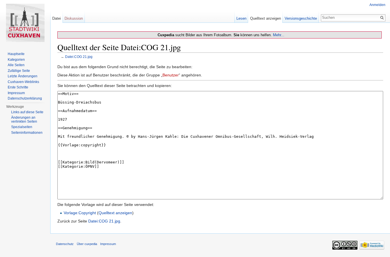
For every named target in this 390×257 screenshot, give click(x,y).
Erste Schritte (18, 87)
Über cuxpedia (87, 244)
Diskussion (74, 18)
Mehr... (278, 35)
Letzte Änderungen (22, 76)
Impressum (16, 93)
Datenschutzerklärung (25, 98)
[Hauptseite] (25, 23)
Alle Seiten (16, 65)
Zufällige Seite (19, 71)
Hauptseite (16, 54)
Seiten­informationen (27, 133)
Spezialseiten (21, 127)
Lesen (241, 18)
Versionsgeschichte (301, 18)
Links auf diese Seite (27, 112)
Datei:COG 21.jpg (79, 56)
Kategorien (16, 60)
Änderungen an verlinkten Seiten (24, 120)
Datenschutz (65, 244)
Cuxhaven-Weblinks (23, 82)
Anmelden (377, 5)
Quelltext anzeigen (115, 213)
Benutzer (170, 75)
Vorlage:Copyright (80, 213)
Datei (56, 18)
